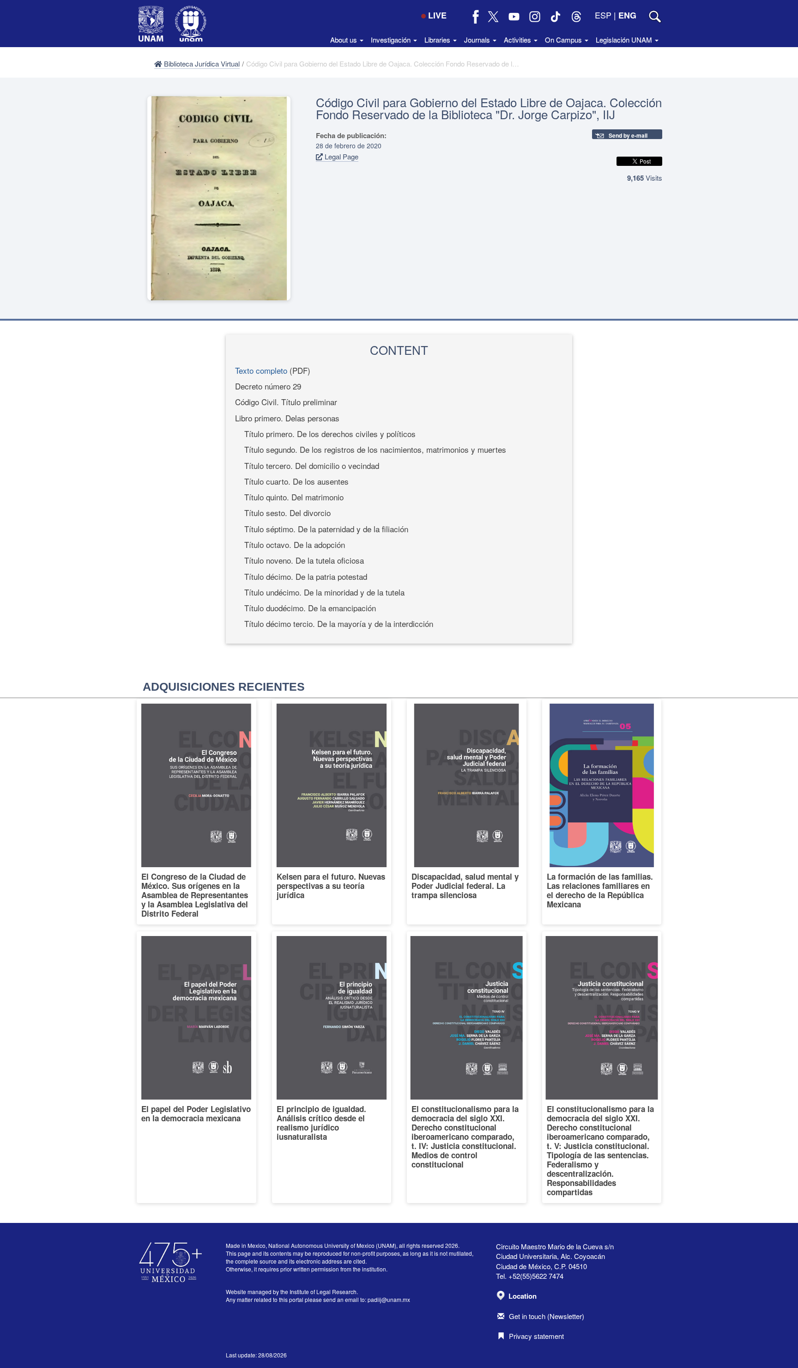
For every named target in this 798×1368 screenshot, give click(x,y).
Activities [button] (518, 39)
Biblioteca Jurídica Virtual (201, 63)
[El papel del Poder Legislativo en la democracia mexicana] (196, 1067)
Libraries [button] (438, 39)
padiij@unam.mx (389, 1299)
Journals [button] (478, 39)
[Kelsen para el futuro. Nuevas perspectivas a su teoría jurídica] (332, 811)
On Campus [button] (564, 39)
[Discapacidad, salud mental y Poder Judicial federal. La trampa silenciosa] (466, 811)
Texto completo (261, 370)
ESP (603, 15)
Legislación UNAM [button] (625, 39)
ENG (627, 15)
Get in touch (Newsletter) (546, 1316)
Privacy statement (536, 1336)
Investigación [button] (391, 39)
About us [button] (344, 39)
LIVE (437, 15)
